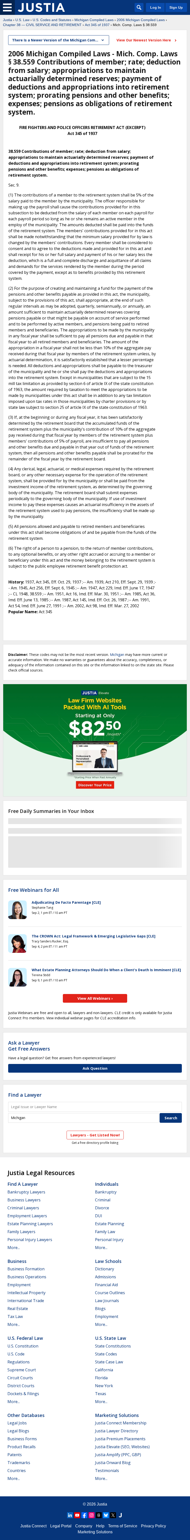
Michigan (117, 654)
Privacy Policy (153, 1526)
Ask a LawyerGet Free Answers (29, 1045)
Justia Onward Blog (113, 1462)
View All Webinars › (95, 998)
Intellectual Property (26, 1292)
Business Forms (22, 1439)
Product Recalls (21, 1446)
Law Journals (107, 1300)
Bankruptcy (106, 1192)
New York (104, 1385)
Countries (16, 1470)
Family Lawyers (21, 1231)
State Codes (106, 1354)
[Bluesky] (106, 1515)
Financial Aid (106, 1284)
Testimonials (107, 1470)
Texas (100, 1393)
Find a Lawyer (25, 1094)
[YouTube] (77, 1515)
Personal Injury (109, 1239)
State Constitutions (113, 1346)
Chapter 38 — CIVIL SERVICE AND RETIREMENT (42, 25)
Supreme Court (21, 1370)
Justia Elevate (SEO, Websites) (122, 1446)
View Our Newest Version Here (144, 40)
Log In (155, 7)
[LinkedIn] (70, 1515)
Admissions (105, 1277)
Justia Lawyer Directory (116, 1431)
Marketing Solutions (117, 1415)
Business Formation (26, 1269)
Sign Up (176, 7)
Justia (7, 20)
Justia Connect (33, 1526)
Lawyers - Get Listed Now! (95, 1134)
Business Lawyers (24, 1200)
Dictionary (104, 1269)
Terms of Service (122, 1526)
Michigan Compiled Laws (94, 20)
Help (100, 1526)
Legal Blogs (18, 1431)
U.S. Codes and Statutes (52, 20)
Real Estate (17, 1308)
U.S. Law (22, 20)
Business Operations (26, 1277)
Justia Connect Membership (120, 1423)
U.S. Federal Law (25, 1338)
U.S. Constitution (22, 1346)
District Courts (20, 1385)
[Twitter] (113, 1515)
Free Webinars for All (33, 890)
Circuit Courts (20, 1377)
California (104, 1370)
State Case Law (109, 1362)
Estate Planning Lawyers (30, 1223)
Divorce (102, 1208)
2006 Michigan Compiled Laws (141, 20)
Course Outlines (110, 1292)
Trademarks (18, 1462)
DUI (98, 1216)
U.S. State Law (110, 1338)
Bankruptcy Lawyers (26, 1192)
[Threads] (99, 1515)
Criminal (102, 1200)
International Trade (25, 1300)
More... (13, 1247)
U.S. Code (15, 1354)
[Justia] (41, 7)
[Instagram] (92, 1515)
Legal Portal (60, 1526)
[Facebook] (84, 1515)
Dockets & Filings (23, 1393)
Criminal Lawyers (23, 1208)
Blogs (100, 1308)
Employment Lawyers (27, 1216)
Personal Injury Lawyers (29, 1239)
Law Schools (108, 1261)
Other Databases (26, 1415)
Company (83, 1526)
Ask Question (95, 1068)
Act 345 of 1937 (97, 25)
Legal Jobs (17, 1423)
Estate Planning (109, 1223)
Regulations (18, 1362)
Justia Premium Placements (120, 1439)
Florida (101, 1377)
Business (16, 1261)
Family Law (105, 1231)
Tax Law (15, 1316)
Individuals (107, 1184)
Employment (19, 1284)
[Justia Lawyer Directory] (120, 1515)
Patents (14, 1454)
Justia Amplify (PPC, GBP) (118, 1454)
